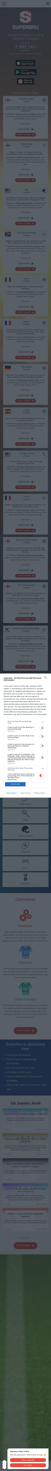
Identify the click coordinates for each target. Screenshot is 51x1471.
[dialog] (25, 735)
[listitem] (25, 722)
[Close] (46, 678)
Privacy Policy (39, 793)
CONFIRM (15, 784)
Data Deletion (11, 793)
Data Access (25, 793)
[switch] (41, 728)
